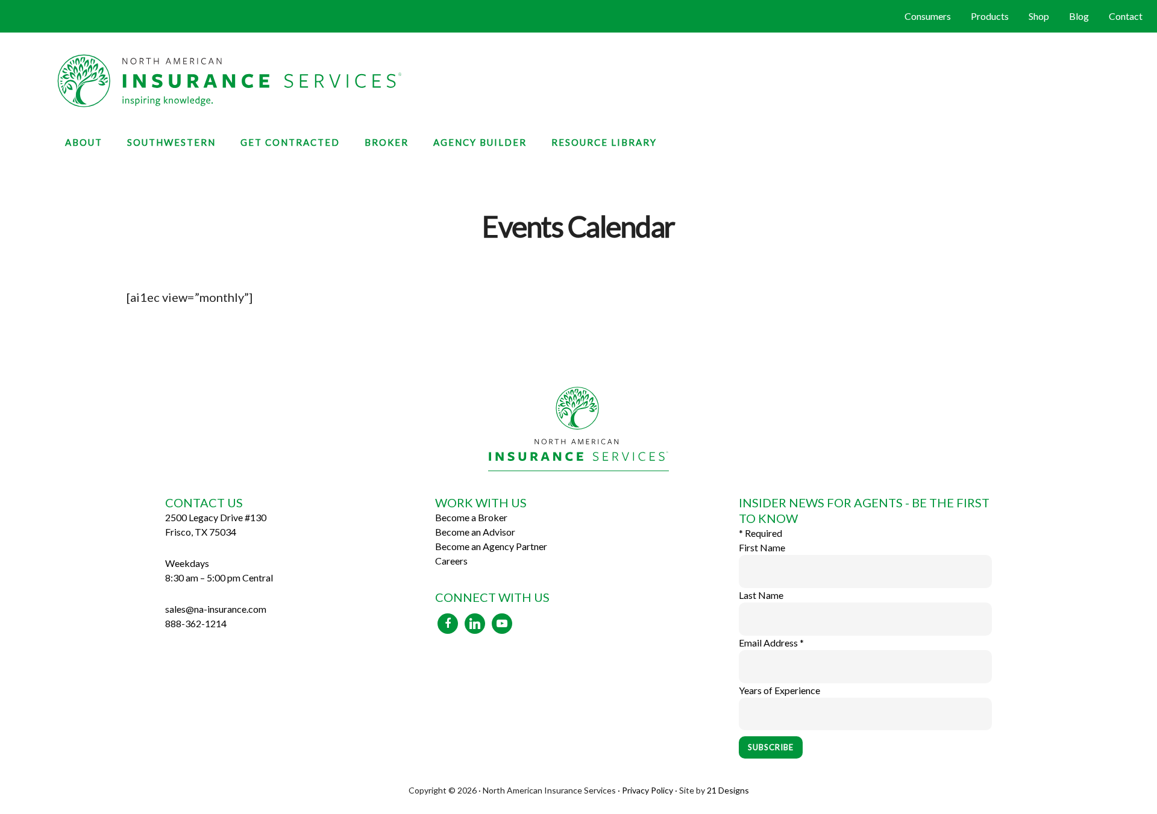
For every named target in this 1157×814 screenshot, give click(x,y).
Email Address (771, 642)
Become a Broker (471, 517)
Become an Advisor (475, 531)
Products (990, 16)
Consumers (928, 16)
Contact (1126, 16)
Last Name (761, 595)
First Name (762, 547)
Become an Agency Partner (491, 546)
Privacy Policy (647, 790)
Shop (1039, 16)
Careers (451, 560)
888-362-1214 (196, 623)
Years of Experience (779, 690)
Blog (1079, 16)
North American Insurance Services (578, 81)
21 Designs (728, 790)
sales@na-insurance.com (215, 609)
